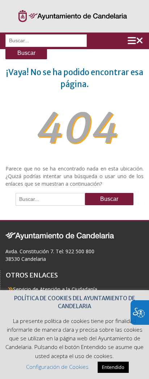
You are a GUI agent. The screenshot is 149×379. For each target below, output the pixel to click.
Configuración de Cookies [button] (57, 366)
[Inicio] (72, 16)
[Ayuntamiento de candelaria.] (59, 235)
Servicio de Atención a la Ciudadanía (55, 289)
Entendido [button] (113, 367)
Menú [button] (135, 41)
